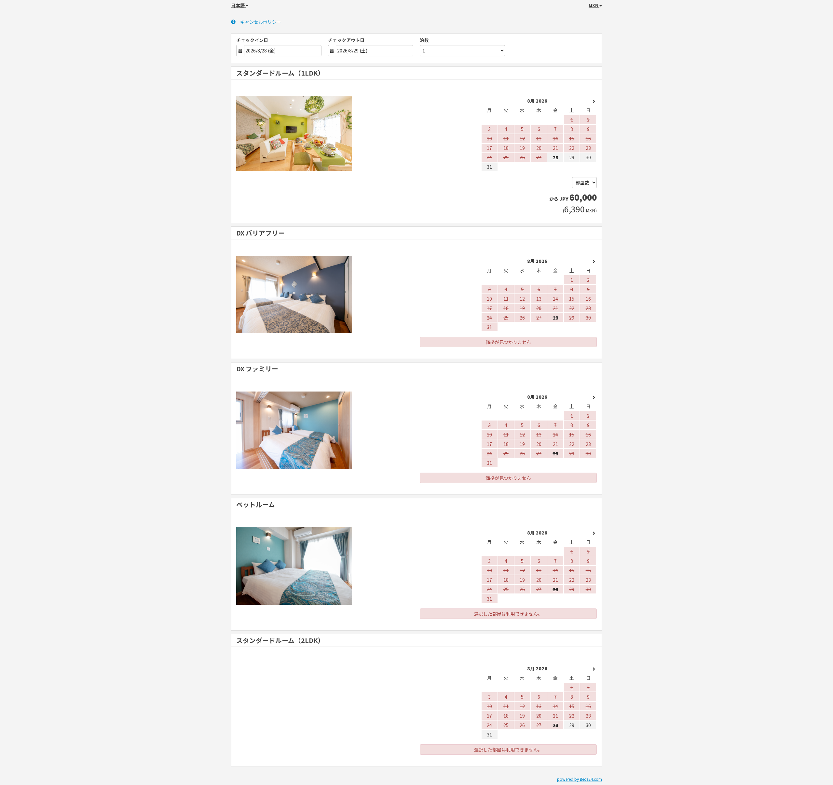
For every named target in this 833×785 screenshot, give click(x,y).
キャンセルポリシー (260, 22)
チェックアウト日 (346, 40)
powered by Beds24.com (579, 779)
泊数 (424, 40)
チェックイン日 (252, 40)
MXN (594, 5)
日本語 (238, 5)
